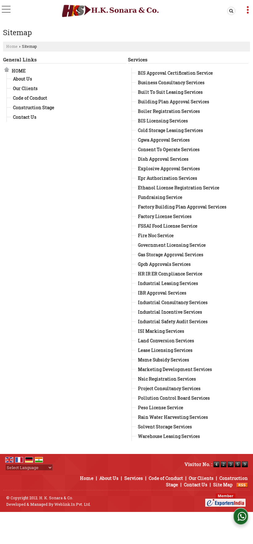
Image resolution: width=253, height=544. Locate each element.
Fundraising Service (160, 197)
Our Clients (25, 88)
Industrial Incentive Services (170, 312)
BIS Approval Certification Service (175, 73)
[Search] (230, 11)
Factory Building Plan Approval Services (182, 207)
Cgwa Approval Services (164, 140)
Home (12, 46)
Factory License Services (165, 216)
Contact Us (24, 117)
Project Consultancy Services (169, 388)
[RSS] (242, 485)
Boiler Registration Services (169, 111)
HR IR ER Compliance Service (170, 274)
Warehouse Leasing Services (169, 436)
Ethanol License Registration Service (178, 188)
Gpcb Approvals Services (164, 264)
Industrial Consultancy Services (173, 302)
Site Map (223, 485)
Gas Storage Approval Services (170, 255)
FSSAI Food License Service (167, 226)
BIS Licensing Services (163, 121)
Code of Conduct (30, 98)
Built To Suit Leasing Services (170, 92)
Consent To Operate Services (169, 149)
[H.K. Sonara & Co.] (111, 10)
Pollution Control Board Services (174, 398)
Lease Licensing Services (165, 350)
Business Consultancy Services (171, 82)
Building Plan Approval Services (173, 102)
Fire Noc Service (156, 235)
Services (137, 59)
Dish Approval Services (163, 159)
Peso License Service (160, 407)
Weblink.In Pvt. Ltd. (72, 504)
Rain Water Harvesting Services (173, 417)
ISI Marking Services (161, 331)
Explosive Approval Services (169, 168)
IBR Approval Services (162, 293)
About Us (22, 79)
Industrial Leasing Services (168, 283)
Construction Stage (33, 107)
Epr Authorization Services (167, 178)
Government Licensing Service (172, 245)
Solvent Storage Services (165, 427)
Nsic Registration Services (167, 379)
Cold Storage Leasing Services (170, 130)
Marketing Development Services (175, 369)
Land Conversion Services (166, 341)
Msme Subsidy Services (163, 360)
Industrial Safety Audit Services (173, 321)
